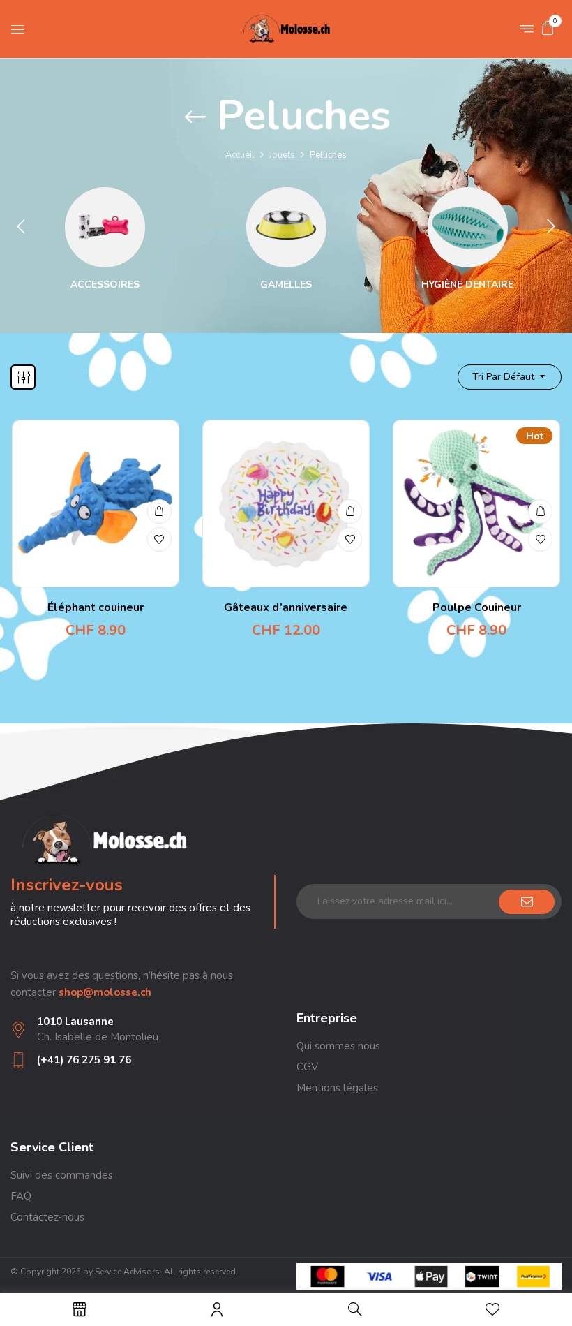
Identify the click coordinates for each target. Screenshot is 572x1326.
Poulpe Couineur (476, 607)
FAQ (20, 1196)
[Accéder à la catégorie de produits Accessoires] (105, 227)
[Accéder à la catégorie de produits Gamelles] (286, 227)
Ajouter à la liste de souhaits (159, 539)
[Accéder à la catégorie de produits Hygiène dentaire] (468, 227)
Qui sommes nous (338, 1046)
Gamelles (286, 285)
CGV (307, 1067)
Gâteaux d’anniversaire (285, 607)
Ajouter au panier (159, 511)
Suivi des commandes (61, 1175)
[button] (548, 28)
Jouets (282, 155)
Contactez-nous (47, 1217)
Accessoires (105, 285)
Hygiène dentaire (467, 285)
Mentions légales (337, 1088)
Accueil (240, 155)
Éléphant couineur (95, 607)
